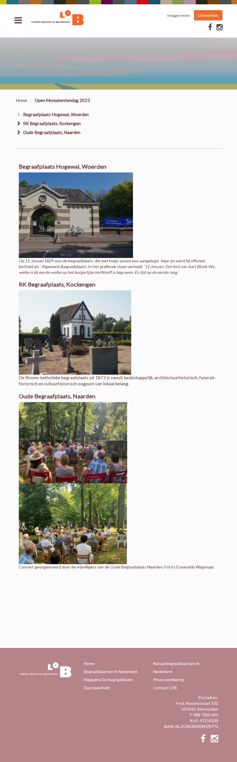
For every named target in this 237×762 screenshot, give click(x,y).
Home (21, 100)
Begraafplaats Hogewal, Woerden (56, 114)
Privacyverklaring (168, 679)
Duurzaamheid (97, 687)
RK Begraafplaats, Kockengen (52, 123)
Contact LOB (165, 687)
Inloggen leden (178, 15)
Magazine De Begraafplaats (108, 679)
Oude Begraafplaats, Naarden (51, 132)
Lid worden (208, 15)
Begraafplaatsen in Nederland (110, 671)
